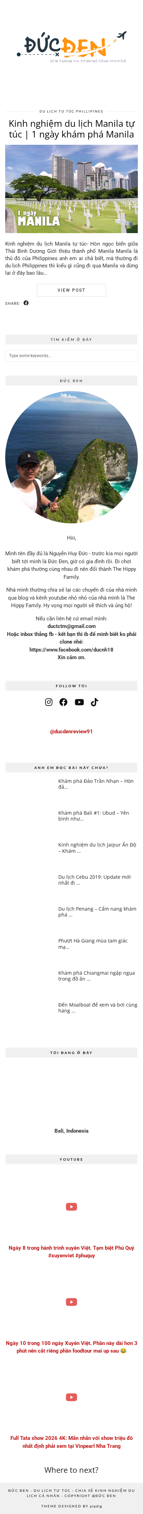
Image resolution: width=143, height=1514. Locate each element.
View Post (71, 290)
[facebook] (63, 702)
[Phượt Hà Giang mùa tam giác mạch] (29, 951)
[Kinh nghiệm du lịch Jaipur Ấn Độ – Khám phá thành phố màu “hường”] (29, 855)
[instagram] (48, 702)
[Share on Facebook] (26, 303)
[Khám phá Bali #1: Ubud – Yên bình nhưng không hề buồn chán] (29, 823)
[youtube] (79, 702)
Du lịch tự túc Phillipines (71, 111)
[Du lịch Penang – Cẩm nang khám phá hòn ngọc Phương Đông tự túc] (29, 919)
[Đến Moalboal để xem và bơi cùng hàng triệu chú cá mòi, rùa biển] (29, 1015)
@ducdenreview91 (71, 731)
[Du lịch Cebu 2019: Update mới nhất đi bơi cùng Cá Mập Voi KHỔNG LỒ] (29, 887)
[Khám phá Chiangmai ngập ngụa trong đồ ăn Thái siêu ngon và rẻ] (29, 983)
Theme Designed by (71, 1506)
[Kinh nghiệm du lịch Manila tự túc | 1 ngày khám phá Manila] (71, 231)
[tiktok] (94, 702)
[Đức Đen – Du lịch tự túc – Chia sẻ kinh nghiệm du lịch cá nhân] (71, 52)
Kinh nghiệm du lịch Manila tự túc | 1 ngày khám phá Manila (72, 128)
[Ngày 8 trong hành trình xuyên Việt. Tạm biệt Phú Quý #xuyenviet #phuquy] (71, 1207)
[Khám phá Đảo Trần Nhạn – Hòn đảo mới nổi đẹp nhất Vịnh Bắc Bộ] (29, 791)
